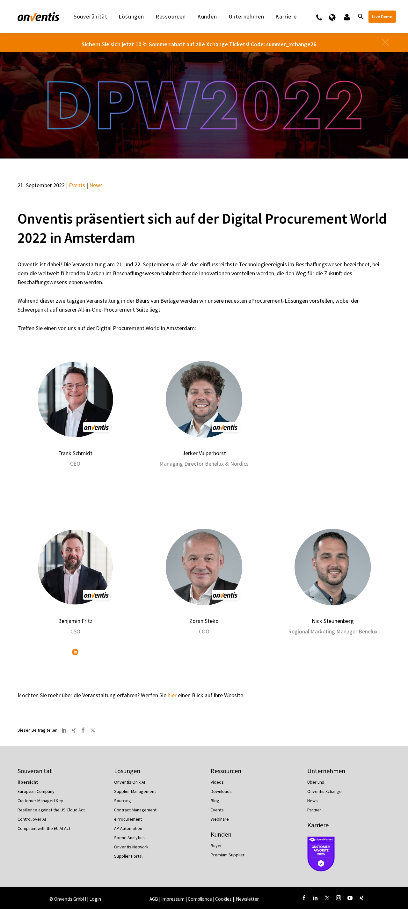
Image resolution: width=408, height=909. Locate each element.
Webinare (220, 819)
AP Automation (128, 828)
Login (95, 899)
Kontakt (323, 16)
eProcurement (128, 819)
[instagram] (338, 897)
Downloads (221, 791)
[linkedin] (315, 897)
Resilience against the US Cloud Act (51, 810)
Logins (346, 16)
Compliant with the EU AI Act (44, 828)
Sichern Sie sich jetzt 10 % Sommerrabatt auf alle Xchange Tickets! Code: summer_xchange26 (199, 44)
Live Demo (382, 16)
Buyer (216, 845)
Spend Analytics (129, 837)
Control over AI (32, 819)
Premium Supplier (227, 855)
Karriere (318, 825)
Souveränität (90, 16)
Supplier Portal (128, 856)
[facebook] (304, 897)
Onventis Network (131, 847)
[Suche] (360, 16)
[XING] (73, 730)
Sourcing (122, 800)
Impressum (173, 899)
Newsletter (247, 899)
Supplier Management (135, 791)
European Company (36, 791)
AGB (153, 899)
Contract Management (135, 810)
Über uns (315, 782)
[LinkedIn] (75, 652)
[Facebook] (83, 730)
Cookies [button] (223, 899)
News (96, 185)
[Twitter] (92, 730)
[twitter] (327, 897)
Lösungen (131, 16)
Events (77, 185)
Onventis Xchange (324, 791)
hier (172, 695)
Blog (215, 800)
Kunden (207, 16)
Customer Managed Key (40, 800)
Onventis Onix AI (129, 782)
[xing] (361, 897)
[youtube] (350, 897)
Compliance (200, 899)
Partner (314, 810)
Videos (217, 782)
